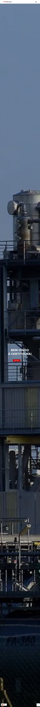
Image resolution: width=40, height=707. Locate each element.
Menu (36, 1)
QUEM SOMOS (16, 360)
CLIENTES (24, 360)
